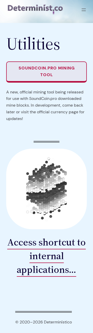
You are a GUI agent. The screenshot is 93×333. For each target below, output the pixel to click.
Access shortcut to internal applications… (46, 255)
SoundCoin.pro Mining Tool (47, 71)
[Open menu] (84, 10)
